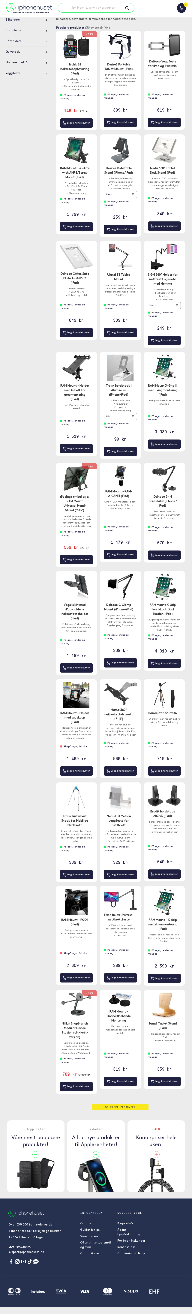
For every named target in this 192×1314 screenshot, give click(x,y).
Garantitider (89, 1253)
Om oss (85, 1223)
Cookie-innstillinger (132, 1253)
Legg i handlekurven (78, 123)
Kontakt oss (126, 1247)
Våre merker (89, 1236)
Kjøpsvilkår (125, 1223)
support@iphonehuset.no (26, 1252)
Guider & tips (90, 1230)
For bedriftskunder (131, 1240)
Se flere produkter (120, 1107)
